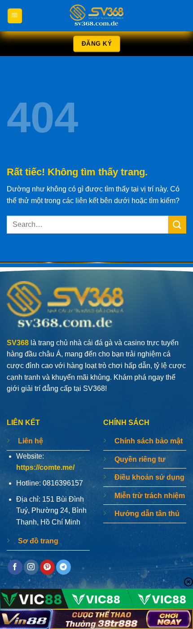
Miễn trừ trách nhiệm (149, 495)
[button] (14, 16)
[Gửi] (177, 224)
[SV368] (96, 15)
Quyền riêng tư (140, 459)
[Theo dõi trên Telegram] (63, 567)
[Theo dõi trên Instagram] (31, 567)
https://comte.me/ (45, 467)
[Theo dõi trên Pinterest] (47, 567)
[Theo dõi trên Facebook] (15, 567)
